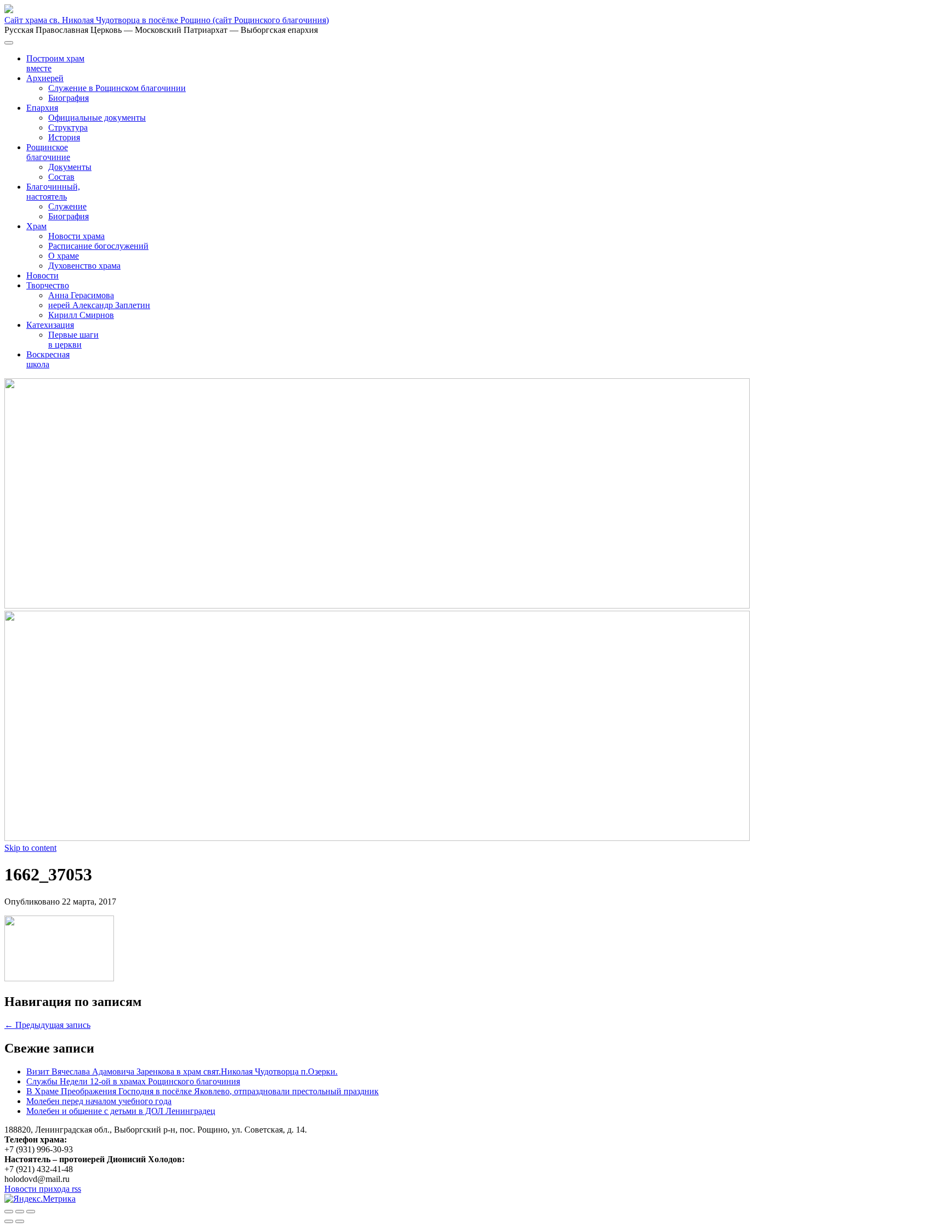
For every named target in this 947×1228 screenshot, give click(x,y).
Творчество (47, 285)
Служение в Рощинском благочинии (117, 88)
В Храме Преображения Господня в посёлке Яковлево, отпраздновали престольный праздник (202, 1091)
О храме (63, 255)
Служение (67, 206)
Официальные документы (97, 117)
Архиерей (45, 78)
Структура (68, 127)
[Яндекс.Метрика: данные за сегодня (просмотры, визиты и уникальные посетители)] (40, 1199)
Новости (42, 275)
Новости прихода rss (42, 1188)
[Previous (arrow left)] (8, 1221)
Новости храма (76, 236)
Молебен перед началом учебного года (99, 1101)
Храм (36, 226)
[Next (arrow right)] (19, 1221)
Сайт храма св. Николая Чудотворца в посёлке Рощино (166, 20)
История (64, 137)
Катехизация (50, 324)
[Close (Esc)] (8, 1211)
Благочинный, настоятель (53, 191)
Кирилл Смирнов (81, 315)
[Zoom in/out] (30, 1211)
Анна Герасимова (81, 295)
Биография (68, 98)
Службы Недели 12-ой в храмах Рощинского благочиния (133, 1081)
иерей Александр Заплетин (99, 305)
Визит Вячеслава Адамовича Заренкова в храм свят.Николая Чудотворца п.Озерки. (182, 1071)
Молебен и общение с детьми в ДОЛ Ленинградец (120, 1111)
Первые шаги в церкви (73, 339)
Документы (70, 167)
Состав (61, 176)
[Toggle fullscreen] (19, 1211)
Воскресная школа (48, 359)
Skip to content (30, 847)
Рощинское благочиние (48, 152)
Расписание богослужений (98, 246)
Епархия (42, 107)
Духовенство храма (84, 265)
